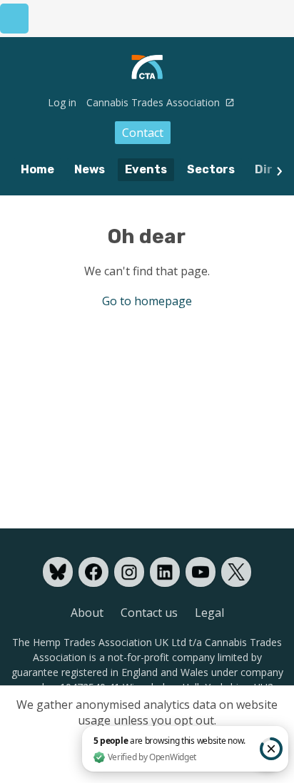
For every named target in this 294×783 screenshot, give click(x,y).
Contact (142, 132)
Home (37, 169)
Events (146, 169)
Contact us (149, 612)
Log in (62, 102)
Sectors (211, 169)
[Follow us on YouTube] (201, 572)
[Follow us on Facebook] (93, 572)
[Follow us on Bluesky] (58, 572)
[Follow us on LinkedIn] (165, 572)
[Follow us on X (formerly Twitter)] (236, 572)
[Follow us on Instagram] (129, 572)
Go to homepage (147, 301)
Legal (209, 612)
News (89, 169)
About (87, 612)
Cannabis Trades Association (154, 102)
